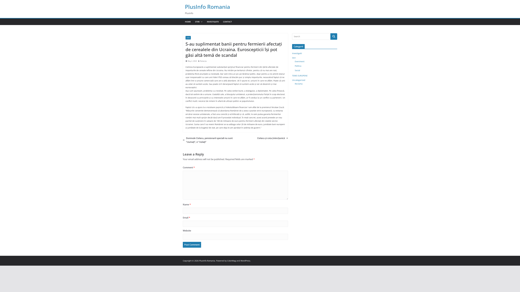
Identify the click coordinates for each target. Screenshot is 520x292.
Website (187, 230)
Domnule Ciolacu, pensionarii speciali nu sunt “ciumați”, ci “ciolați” (209, 140)
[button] (201, 22)
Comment (189, 167)
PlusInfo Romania (207, 6)
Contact (227, 21)
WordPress (245, 260)
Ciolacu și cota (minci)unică (271, 138)
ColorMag (231, 260)
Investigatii (213, 21)
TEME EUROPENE (300, 75)
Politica (298, 66)
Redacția (203, 61)
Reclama (299, 83)
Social (297, 70)
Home (188, 21)
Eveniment (299, 61)
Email (186, 217)
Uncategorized (298, 80)
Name (187, 204)
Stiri (197, 21)
